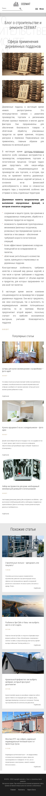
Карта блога (31, 790)
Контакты (21, 790)
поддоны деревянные (34, 151)
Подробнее (5, 396)
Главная (13, 790)
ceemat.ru (22, 779)
